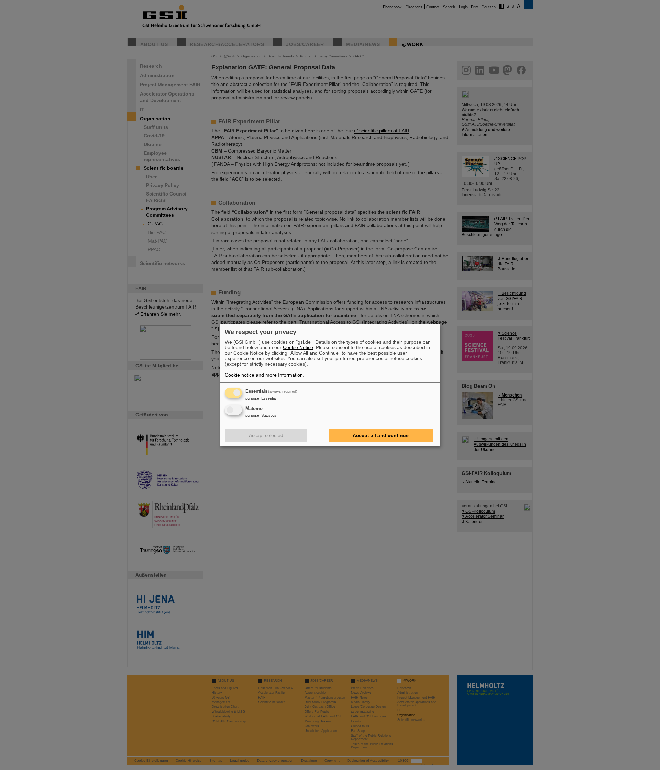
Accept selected (266, 435)
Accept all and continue (381, 435)
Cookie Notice (298, 347)
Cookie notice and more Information (264, 375)
